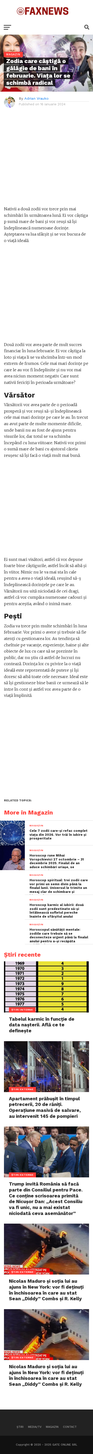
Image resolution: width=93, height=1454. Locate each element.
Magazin (52, 1427)
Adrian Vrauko (36, 98)
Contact (70, 1427)
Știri (20, 1427)
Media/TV (34, 1427)
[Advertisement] (46, 159)
